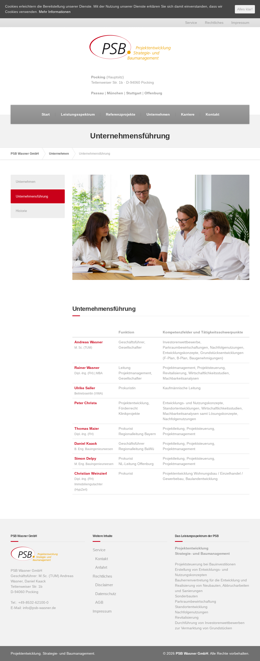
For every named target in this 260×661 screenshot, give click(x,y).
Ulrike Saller (84, 388)
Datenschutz (105, 594)
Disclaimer (104, 585)
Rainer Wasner (86, 368)
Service (191, 23)
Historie (21, 211)
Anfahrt (101, 567)
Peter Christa (85, 403)
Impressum (240, 23)
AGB (99, 602)
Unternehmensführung (32, 196)
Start (46, 114)
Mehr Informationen (55, 12)
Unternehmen (158, 114)
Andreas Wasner (88, 342)
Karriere (187, 114)
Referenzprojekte (120, 114)
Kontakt (212, 114)
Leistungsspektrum (78, 114)
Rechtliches (214, 23)
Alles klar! (245, 9)
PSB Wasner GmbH (25, 153)
